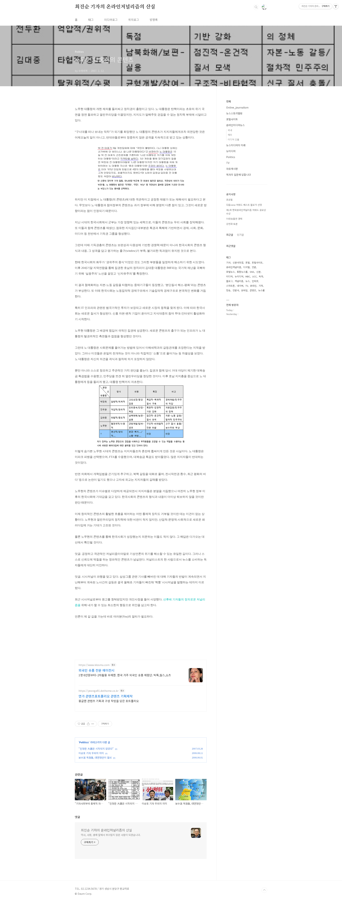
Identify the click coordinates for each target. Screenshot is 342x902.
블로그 (229, 281)
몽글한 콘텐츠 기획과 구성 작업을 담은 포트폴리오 (109, 701)
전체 (228, 101)
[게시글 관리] (92, 724)
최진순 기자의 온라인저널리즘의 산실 (115, 6)
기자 (261, 285)
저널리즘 (239, 281)
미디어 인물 (233, 139)
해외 (230, 134)
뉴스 (247, 281)
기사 (228, 262)
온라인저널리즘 (233, 267)
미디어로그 (111, 19)
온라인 (253, 285)
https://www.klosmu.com (94, 664)
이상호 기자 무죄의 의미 (91, 753)
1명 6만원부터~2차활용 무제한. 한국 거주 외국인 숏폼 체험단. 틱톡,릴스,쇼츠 (125, 675)
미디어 (229, 276)
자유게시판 (232, 168)
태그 (91, 19)
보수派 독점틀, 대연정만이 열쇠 (95, 757)
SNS (252, 271)
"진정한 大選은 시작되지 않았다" (96, 748)
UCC (254, 276)
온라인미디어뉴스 (235, 125)
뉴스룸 (261, 290)
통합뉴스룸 (242, 271)
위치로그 (133, 19)
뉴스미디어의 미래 (235, 145)
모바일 (244, 290)
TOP (264, 890)
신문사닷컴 (238, 262)
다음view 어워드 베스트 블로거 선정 (244, 204)
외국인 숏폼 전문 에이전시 (97, 670)
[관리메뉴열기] (335, 6)
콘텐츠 (253, 290)
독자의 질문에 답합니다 (238, 174)
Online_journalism (237, 107)
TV (227, 163)
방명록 (154, 19)
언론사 (236, 290)
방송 (228, 290)
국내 (230, 130)
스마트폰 (230, 285)
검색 (256, 7)
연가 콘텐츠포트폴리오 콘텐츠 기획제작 (106, 696)
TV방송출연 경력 (234, 218)
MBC (247, 276)
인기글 (240, 234)
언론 (254, 267)
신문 (258, 271)
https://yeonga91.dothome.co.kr (98, 690)
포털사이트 (232, 119)
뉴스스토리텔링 (234, 113)
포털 (247, 262)
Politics (84, 742)
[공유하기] (88, 724)
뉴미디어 (230, 151)
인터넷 (255, 281)
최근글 (229, 234)
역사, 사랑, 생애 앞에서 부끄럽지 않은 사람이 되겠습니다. (111, 835)
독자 (261, 276)
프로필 (229, 199)
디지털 (246, 267)
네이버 (240, 285)
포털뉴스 (230, 271)
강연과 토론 (232, 224)
